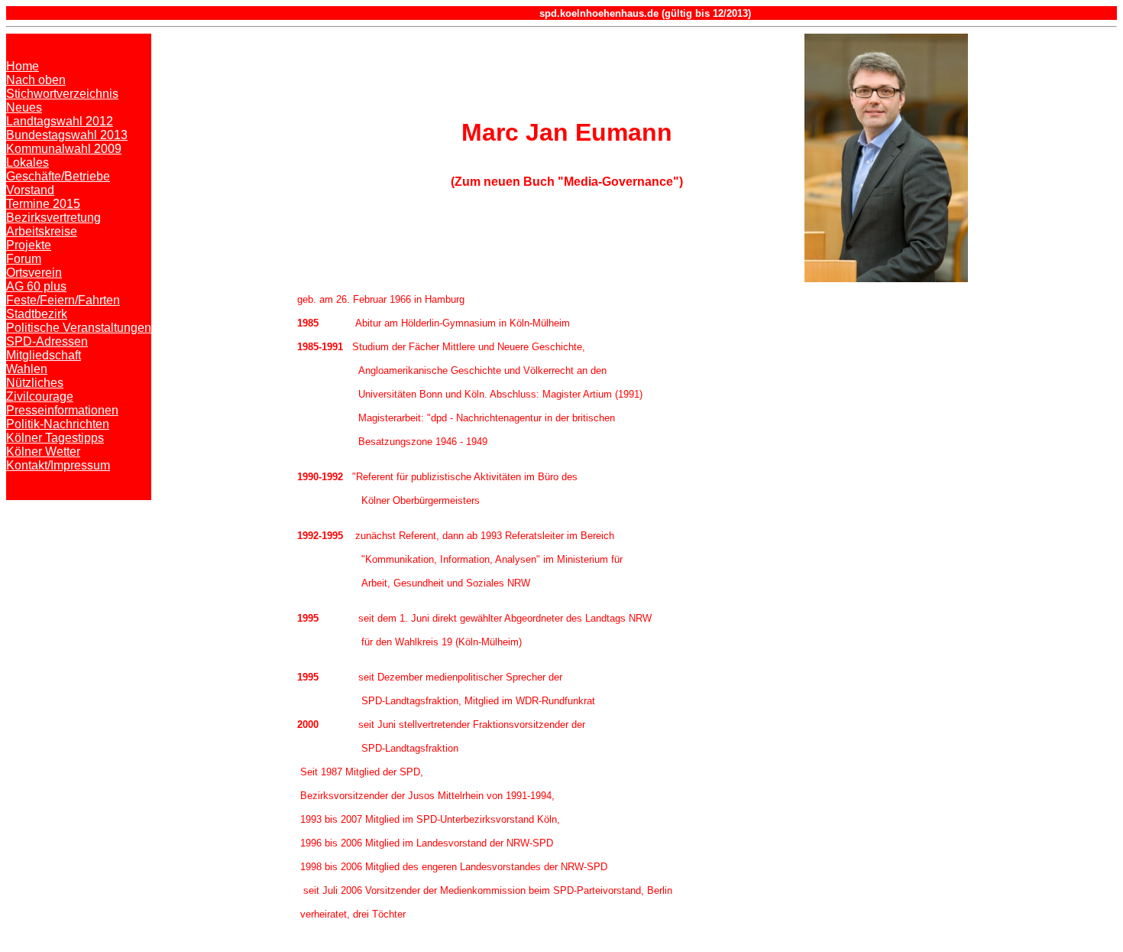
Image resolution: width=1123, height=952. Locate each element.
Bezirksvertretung (53, 217)
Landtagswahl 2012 (59, 121)
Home (22, 66)
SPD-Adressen (47, 341)
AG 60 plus (36, 286)
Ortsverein (34, 272)
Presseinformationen (62, 410)
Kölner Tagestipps (55, 437)
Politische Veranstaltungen (78, 327)
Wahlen (26, 368)
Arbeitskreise (41, 231)
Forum (23, 258)
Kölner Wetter (43, 451)
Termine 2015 (43, 203)
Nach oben (36, 79)
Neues (24, 107)
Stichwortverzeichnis (62, 93)
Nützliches (34, 382)
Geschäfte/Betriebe (58, 176)
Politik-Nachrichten (57, 424)
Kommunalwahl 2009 (63, 148)
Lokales (27, 162)
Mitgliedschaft (43, 355)
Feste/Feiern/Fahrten (63, 300)
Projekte (28, 245)
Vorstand (30, 190)
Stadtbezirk (36, 313)
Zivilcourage (39, 396)
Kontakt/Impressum (58, 465)
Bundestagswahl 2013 (67, 134)
